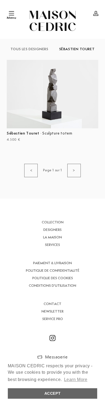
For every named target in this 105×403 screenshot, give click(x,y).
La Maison (52, 237)
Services (52, 245)
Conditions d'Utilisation (52, 286)
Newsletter (52, 311)
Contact (52, 304)
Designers (52, 230)
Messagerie (56, 357)
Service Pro (52, 319)
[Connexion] (95, 13)
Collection (53, 222)
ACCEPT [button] (52, 393)
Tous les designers (29, 49)
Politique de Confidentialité (52, 271)
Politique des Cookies (52, 278)
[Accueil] (53, 21)
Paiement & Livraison (52, 263)
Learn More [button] (76, 379)
